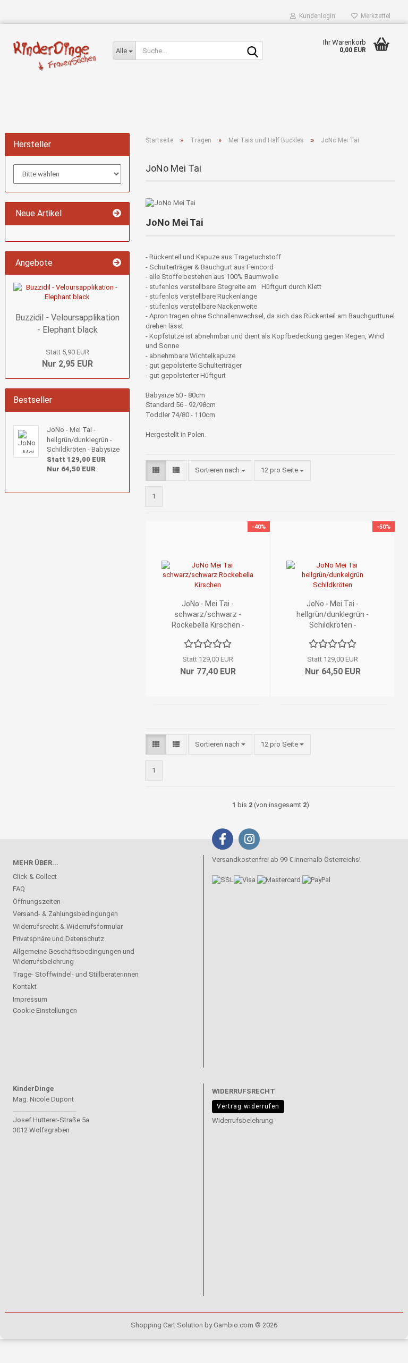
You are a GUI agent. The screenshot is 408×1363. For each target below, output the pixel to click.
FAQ (19, 889)
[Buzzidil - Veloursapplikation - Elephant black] (67, 292)
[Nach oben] (29, 1347)
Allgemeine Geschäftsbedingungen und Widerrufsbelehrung (73, 956)
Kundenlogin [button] (315, 16)
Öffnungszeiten (37, 901)
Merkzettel (374, 16)
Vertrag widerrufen (248, 1106)
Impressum (30, 999)
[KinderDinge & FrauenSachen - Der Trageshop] (55, 56)
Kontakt (25, 986)
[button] (156, 470)
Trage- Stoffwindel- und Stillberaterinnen (76, 974)
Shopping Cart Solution (167, 1325)
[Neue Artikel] (117, 214)
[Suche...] (252, 51)
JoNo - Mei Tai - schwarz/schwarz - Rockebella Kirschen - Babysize (208, 614)
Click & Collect (35, 877)
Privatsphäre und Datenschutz (58, 939)
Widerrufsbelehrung (242, 1120)
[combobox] (220, 470)
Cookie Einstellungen (45, 1010)
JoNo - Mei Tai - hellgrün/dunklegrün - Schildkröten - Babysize (332, 614)
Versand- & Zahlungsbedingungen (65, 914)
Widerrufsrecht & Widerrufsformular (68, 926)
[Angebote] (117, 263)
